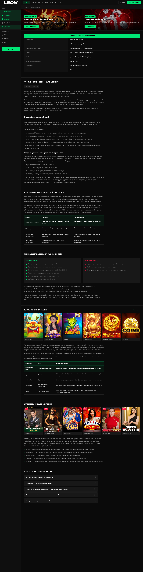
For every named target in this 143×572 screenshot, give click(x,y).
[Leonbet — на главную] (11, 2)
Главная (26, 7)
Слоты (27, 2)
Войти (122, 2)
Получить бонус (31, 26)
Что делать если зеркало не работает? (61, 477)
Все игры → (136, 310)
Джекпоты (7, 26)
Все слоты (7, 11)
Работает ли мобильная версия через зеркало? (61, 495)
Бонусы (45, 2)
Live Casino (36, 2)
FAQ (60, 2)
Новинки (7, 19)
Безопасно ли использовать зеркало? (61, 483)
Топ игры (7, 15)
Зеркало (53, 2)
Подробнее (90, 26)
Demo (33, 329)
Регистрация (134, 2)
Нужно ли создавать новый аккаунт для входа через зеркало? (61, 489)
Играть (10, 49)
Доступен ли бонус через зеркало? (61, 501)
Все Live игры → (135, 404)
